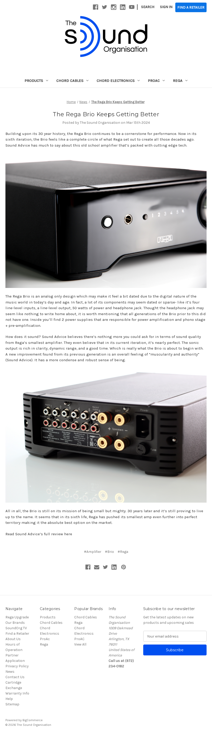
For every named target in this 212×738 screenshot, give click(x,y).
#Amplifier (92, 551)
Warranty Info (17, 693)
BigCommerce (32, 720)
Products (34, 80)
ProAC (79, 639)
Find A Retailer (191, 7)
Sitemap (12, 704)
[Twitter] (105, 567)
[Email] (96, 567)
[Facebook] (87, 567)
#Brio (109, 551)
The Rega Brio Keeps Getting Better (106, 114)
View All (80, 644)
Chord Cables (70, 80)
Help (9, 699)
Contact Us (15, 677)
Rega (178, 80)
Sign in (166, 7)
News (9, 671)
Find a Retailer (17, 633)
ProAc (154, 80)
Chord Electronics (116, 80)
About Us (13, 639)
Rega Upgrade (17, 617)
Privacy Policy (17, 666)
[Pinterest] (123, 567)
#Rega (123, 551)
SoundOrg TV (16, 628)
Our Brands (15, 622)
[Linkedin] (114, 567)
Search (147, 7)
